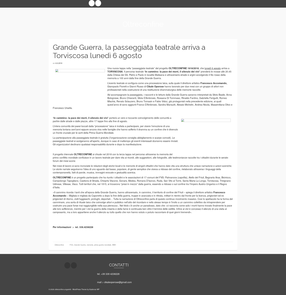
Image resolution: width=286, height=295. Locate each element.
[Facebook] (92, 3)
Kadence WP (94, 289)
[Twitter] (98, 3)
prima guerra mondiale (102, 245)
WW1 (114, 245)
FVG (71, 245)
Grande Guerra (80, 245)
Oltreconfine (59, 245)
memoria (90, 245)
